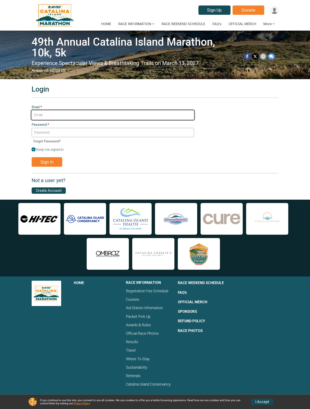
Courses (132, 299)
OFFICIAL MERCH (242, 24)
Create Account (49, 190)
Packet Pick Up (138, 316)
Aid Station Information (144, 308)
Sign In (47, 162)
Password (40, 125)
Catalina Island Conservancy (148, 384)
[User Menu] (274, 10)
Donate (248, 10)
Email (37, 107)
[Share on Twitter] (255, 56)
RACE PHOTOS (190, 331)
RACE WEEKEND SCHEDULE (183, 24)
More (267, 24)
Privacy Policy (82, 403)
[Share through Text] (271, 56)
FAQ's (216, 24)
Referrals (133, 376)
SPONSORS (187, 311)
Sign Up (214, 10)
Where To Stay (138, 359)
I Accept (262, 402)
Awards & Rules (138, 325)
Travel (131, 350)
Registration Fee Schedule (147, 291)
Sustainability (136, 367)
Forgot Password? (47, 141)
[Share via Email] (263, 56)
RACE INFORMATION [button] (134, 24)
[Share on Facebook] (247, 56)
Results (132, 342)
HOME (106, 24)
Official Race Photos (142, 333)
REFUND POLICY (191, 321)
